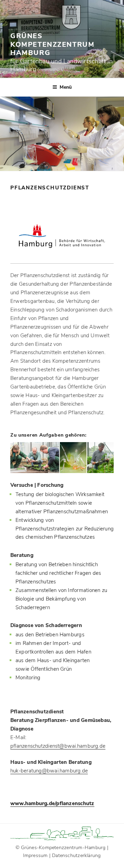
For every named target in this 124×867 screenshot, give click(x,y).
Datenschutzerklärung (76, 855)
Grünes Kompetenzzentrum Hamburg (52, 44)
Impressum (35, 855)
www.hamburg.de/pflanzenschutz (52, 803)
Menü (66, 87)
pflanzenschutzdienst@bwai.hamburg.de (57, 746)
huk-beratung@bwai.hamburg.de (49, 770)
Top (118, 861)
